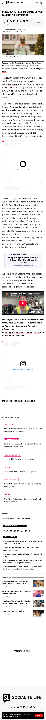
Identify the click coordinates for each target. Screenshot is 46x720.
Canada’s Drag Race (25, 273)
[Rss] (29, 531)
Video (19, 518)
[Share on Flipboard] (14, 20)
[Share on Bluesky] (24, 20)
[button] (39, 715)
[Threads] (22, 531)
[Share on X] (10, 20)
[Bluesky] (25, 531)
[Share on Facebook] (7, 20)
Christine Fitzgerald (10, 29)
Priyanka (14, 107)
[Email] (27, 20)
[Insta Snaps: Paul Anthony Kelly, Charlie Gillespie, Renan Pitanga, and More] (38, 603)
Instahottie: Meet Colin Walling (13, 611)
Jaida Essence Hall (27, 107)
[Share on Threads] (20, 20)
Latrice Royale (9, 110)
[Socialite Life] (15, 3)
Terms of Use (14, 716)
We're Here (26, 518)
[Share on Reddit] (17, 20)
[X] (7, 531)
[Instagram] (15, 531)
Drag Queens (7, 8)
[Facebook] (4, 531)
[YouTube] (11, 531)
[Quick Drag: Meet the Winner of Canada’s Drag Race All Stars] (38, 593)
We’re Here (13, 84)
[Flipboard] (18, 531)
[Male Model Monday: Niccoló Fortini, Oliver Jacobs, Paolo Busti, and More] (38, 583)
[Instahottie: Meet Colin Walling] (38, 613)
